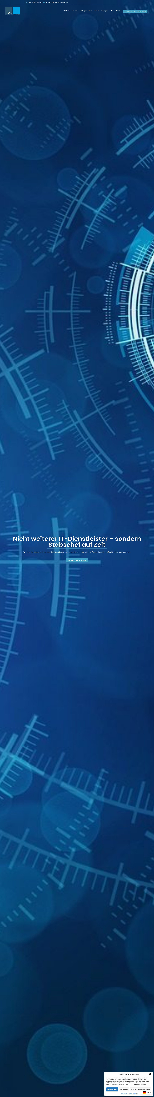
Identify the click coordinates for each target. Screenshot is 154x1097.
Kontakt (118, 10)
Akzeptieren (112, 1089)
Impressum (135, 1093)
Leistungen (83, 10)
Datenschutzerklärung (126, 1093)
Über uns (74, 10)
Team (90, 10)
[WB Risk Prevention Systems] (13, 11)
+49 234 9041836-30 (35, 2)
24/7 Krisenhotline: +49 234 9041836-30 (135, 11)
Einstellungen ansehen (140, 1089)
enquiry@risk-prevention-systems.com (57, 2)
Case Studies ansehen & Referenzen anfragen (77, 560)
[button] (150, 1074)
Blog (112, 10)
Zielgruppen (104, 10)
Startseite (67, 10)
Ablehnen (124, 1089)
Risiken (97, 10)
